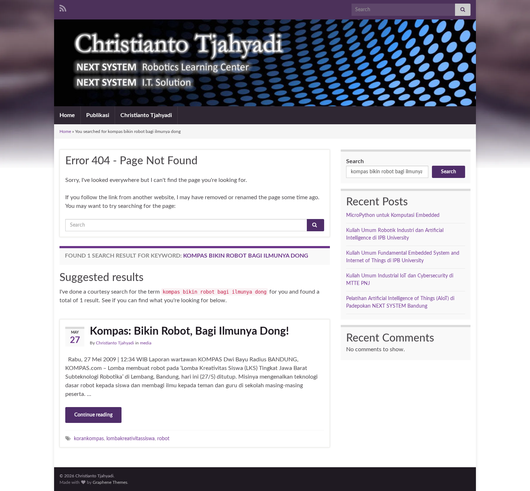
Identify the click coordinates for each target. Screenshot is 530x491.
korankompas (89, 438)
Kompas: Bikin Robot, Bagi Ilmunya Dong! (189, 331)
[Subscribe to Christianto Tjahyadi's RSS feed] (62, 8)
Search (355, 161)
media (145, 343)
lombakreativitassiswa (130, 438)
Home (67, 115)
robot (163, 438)
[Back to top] (514, 475)
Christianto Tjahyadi (146, 115)
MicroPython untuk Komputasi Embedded (393, 215)
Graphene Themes (110, 482)
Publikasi (97, 115)
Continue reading (93, 415)
